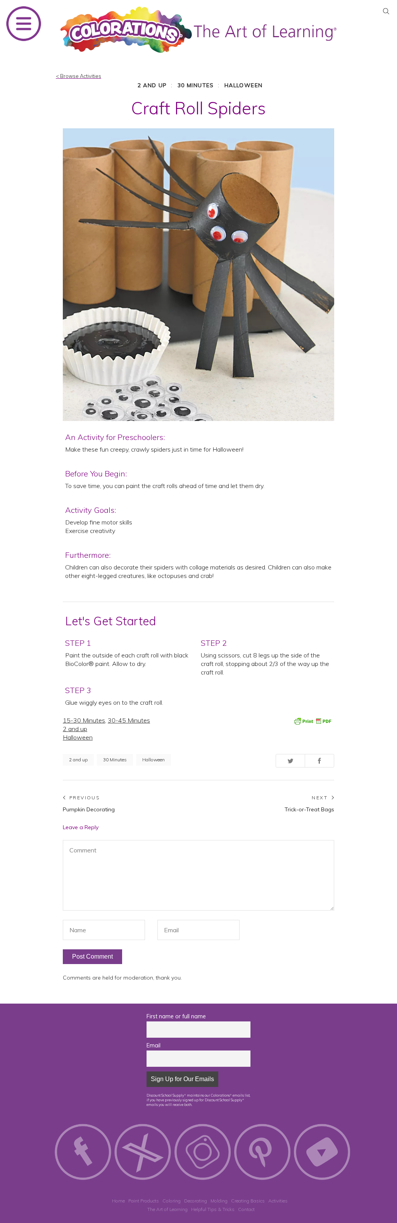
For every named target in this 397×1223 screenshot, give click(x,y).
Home (118, 1201)
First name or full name (176, 1016)
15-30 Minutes (84, 720)
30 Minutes (196, 85)
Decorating (195, 1201)
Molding (219, 1201)
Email (154, 1045)
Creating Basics (248, 1201)
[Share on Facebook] (319, 760)
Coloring (171, 1201)
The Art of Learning (167, 1209)
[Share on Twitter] (290, 760)
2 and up (152, 85)
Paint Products (143, 1201)
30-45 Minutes (129, 720)
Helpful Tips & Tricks (213, 1209)
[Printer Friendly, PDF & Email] (312, 720)
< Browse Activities (78, 76)
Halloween (243, 85)
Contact (246, 1209)
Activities (278, 1201)
